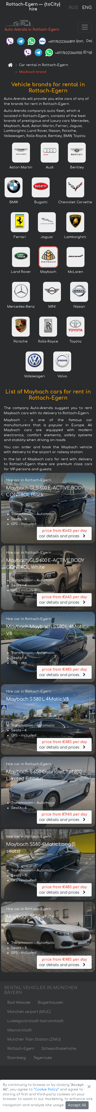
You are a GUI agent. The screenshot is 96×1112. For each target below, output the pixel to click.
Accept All (77, 1105)
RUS (73, 7)
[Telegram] (21, 41)
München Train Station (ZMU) (34, 1039)
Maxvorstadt (19, 1030)
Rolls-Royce (48, 341)
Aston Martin (20, 167)
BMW (13, 202)
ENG (86, 7)
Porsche (21, 341)
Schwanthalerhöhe (59, 1049)
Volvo (62, 376)
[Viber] (10, 41)
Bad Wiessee (18, 1002)
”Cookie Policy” (46, 1089)
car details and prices (63, 533)
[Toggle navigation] (85, 27)
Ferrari (20, 237)
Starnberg (16, 1058)
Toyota (75, 341)
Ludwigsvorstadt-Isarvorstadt (35, 1021)
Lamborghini (75, 237)
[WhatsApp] (31, 41)
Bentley (77, 167)
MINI (52, 306)
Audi (50, 167)
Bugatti (40, 202)
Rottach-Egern (20, 1049)
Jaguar (46, 237)
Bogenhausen (50, 1002)
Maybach (48, 272)
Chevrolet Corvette (75, 202)
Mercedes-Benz (21, 306)
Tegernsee (42, 1058)
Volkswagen (34, 376)
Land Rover (21, 272)
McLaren (75, 272)
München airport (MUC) (29, 1012)
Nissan (79, 306)
